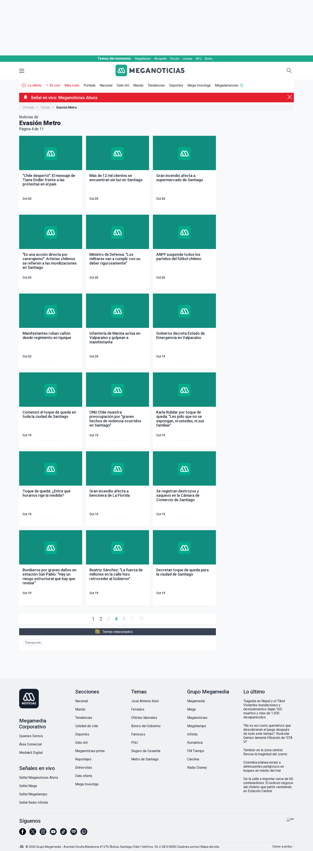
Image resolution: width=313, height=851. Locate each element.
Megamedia (196, 701)
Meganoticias (197, 718)
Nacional (106, 85)
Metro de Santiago (145, 759)
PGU (134, 743)
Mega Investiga (199, 85)
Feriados (137, 709)
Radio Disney (197, 768)
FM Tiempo (195, 751)
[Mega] (22, 845)
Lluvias (187, 59)
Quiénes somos (188, 846)
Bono (208, 59)
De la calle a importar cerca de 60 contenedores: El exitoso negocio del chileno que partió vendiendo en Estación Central (268, 785)
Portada (89, 85)
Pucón (174, 59)
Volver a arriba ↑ (283, 846)
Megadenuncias (226, 85)
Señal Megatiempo (33, 794)
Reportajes (83, 759)
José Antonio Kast (145, 701)
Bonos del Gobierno (146, 726)
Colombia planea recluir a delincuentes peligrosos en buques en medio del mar (263, 766)
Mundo (138, 85)
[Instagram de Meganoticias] (43, 833)
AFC (199, 59)
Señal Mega (28, 786)
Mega (191, 709)
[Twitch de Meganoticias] (83, 833)
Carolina (193, 759)
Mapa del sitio (210, 846)
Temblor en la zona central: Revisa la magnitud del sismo (265, 752)
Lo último (35, 85)
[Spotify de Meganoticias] (73, 833)
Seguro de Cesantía (145, 751)
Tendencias (156, 85)
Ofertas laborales (144, 718)
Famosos (138, 734)
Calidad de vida (86, 726)
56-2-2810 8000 (165, 846)
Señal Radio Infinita (33, 802)
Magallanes (143, 59)
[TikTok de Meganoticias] (63, 833)
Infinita (192, 734)
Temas (45, 107)
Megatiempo (196, 726)
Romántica (195, 743)
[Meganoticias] (153, 71)
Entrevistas (83, 768)
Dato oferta (83, 776)
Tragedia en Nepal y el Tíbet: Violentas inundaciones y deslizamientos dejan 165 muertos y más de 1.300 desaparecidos (264, 709)
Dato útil (123, 85)
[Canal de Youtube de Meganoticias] (53, 833)
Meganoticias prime (90, 751)
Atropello (160, 59)
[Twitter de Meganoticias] (32, 833)
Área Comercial (30, 744)
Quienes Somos (31, 736)
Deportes (176, 85)
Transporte (33, 643)
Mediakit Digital (31, 753)
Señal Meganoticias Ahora (38, 778)
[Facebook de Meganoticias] (22, 833)
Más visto (72, 85)
